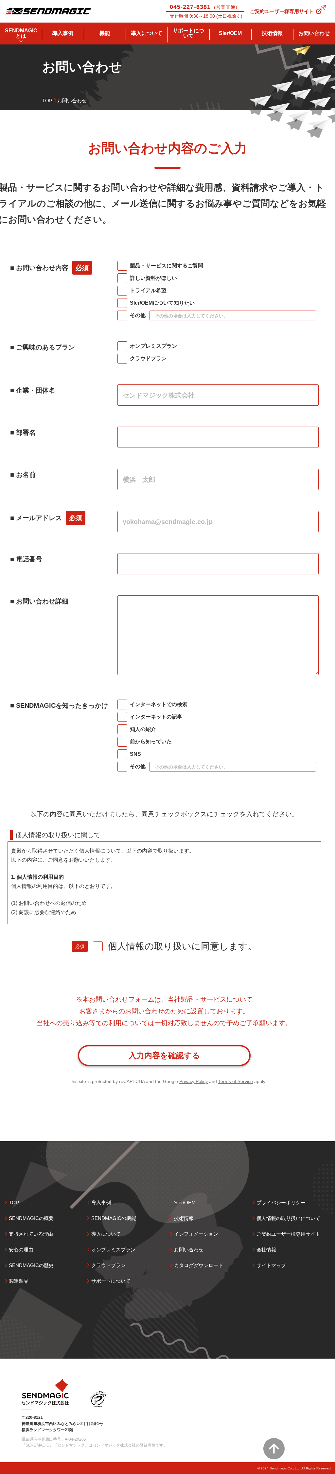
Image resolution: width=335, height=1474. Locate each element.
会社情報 (266, 1249)
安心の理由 (21, 1249)
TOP (47, 100)
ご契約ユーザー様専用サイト (282, 11)
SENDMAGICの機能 (113, 1218)
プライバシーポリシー (281, 1202)
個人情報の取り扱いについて (288, 1218)
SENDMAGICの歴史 (31, 1265)
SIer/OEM (230, 33)
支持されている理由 (31, 1233)
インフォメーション (196, 1233)
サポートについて (188, 33)
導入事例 (62, 33)
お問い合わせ (314, 33)
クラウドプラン (108, 1265)
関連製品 (18, 1281)
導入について (146, 33)
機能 (104, 33)
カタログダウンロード (198, 1265)
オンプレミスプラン (113, 1249)
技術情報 (272, 33)
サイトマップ (271, 1265)
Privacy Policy (193, 1081)
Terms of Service (235, 1081)
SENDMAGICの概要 (31, 1218)
